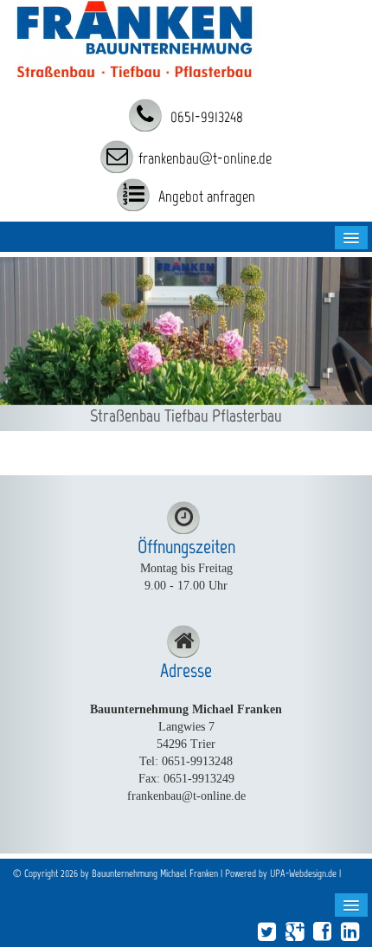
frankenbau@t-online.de (205, 158)
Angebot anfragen (205, 196)
